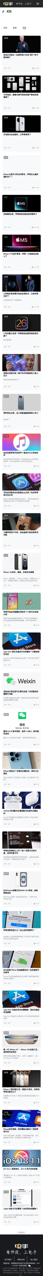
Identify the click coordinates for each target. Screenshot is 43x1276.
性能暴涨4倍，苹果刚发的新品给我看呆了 (20, 214)
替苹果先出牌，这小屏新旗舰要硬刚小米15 (20, 413)
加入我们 (34, 1260)
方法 (6, 436)
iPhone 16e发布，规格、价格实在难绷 (18, 572)
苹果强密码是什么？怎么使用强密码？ (19, 930)
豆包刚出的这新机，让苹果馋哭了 (17, 134)
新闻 (6, 38)
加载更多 (21, 1232)
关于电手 (8, 1260)
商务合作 (21, 1260)
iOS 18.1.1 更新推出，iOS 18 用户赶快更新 (20, 1169)
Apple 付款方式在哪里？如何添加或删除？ (20, 1209)
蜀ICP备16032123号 (25, 1268)
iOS (5, 157)
